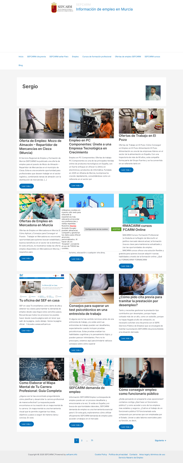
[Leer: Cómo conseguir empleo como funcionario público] (141, 372)
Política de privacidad (118, 454)
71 (92, 440)
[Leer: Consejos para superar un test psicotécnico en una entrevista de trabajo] (91, 288)
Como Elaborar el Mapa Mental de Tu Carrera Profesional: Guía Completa (40, 387)
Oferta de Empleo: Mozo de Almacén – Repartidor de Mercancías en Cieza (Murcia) (40, 147)
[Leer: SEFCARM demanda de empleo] (91, 371)
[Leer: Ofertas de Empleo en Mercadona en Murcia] (41, 206)
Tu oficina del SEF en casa (39, 300)
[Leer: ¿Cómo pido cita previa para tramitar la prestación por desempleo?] (141, 284)
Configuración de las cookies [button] (96, 229)
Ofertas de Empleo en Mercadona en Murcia (36, 223)
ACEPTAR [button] (116, 229)
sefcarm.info (71, 454)
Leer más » (27, 185)
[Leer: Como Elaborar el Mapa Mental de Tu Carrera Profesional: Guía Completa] (41, 369)
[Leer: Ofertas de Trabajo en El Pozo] (141, 121)
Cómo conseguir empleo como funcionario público (139, 392)
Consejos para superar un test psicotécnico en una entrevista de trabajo (89, 310)
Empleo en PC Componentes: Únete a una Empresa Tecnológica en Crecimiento (90, 146)
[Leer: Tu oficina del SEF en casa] (41, 286)
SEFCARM (83, 4)
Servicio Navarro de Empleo (131, 457)
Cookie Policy (101, 454)
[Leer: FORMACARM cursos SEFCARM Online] (141, 208)
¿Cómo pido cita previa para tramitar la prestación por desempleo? (140, 301)
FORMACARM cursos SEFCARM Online (135, 228)
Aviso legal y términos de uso (152, 454)
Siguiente (160, 440)
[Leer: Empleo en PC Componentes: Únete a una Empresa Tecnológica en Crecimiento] (91, 123)
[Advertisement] (91, 33)
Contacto (133, 454)
